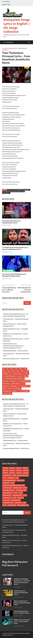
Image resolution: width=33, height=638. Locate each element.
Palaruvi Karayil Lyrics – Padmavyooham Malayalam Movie (22, 602)
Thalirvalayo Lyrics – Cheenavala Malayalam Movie (21, 592)
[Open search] (29, 42)
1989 (20, 368)
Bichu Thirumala (17, 373)
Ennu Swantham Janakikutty (22, 189)
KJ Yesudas (5, 193)
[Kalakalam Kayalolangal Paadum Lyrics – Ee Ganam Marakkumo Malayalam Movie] (7, 579)
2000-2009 (6, 373)
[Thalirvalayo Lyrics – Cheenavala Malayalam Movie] (7, 591)
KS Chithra (13, 381)
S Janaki (10, 388)
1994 (17, 371)
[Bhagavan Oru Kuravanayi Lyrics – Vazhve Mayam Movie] (7, 620)
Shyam (4, 388)
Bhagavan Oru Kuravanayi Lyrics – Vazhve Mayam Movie (22, 621)
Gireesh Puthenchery (10, 376)
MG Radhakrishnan (25, 381)
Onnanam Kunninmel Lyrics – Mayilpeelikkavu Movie (11, 222)
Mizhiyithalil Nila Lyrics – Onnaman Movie (15, 350)
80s (4, 368)
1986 (16, 368)
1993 (13, 371)
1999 (26, 371)
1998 (9, 189)
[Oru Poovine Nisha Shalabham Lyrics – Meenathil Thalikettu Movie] (16, 264)
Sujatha (14, 391)
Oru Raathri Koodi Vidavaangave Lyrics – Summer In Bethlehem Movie (15, 248)
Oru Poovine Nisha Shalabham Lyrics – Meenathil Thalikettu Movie (14, 275)
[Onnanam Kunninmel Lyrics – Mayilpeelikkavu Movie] (16, 211)
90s (12, 189)
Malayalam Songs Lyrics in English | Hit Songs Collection (16, 26)
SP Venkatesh (17, 388)
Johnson (26, 376)
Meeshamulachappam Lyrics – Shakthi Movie (16, 358)
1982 (11, 368)
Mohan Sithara (15, 383)
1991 (4, 371)
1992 (8, 371)
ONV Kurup (6, 386)
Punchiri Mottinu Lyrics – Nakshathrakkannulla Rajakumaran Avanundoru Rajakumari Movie (13, 346)
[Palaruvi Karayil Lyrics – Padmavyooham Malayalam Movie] (7, 601)
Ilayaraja (19, 376)
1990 (25, 368)
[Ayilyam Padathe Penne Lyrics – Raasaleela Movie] (7, 611)
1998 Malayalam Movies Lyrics (9, 48)
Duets (26, 373)
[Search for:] (16, 303)
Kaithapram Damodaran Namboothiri (13, 191)
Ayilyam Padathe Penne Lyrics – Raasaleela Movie (21, 612)
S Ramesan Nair (7, 391)
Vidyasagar (26, 391)
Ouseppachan (13, 386)
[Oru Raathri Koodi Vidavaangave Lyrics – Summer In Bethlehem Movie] (16, 237)
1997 (22, 371)
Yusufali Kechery (7, 393)
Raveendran (24, 386)
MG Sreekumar (6, 383)
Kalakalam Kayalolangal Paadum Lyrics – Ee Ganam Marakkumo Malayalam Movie (22, 581)
